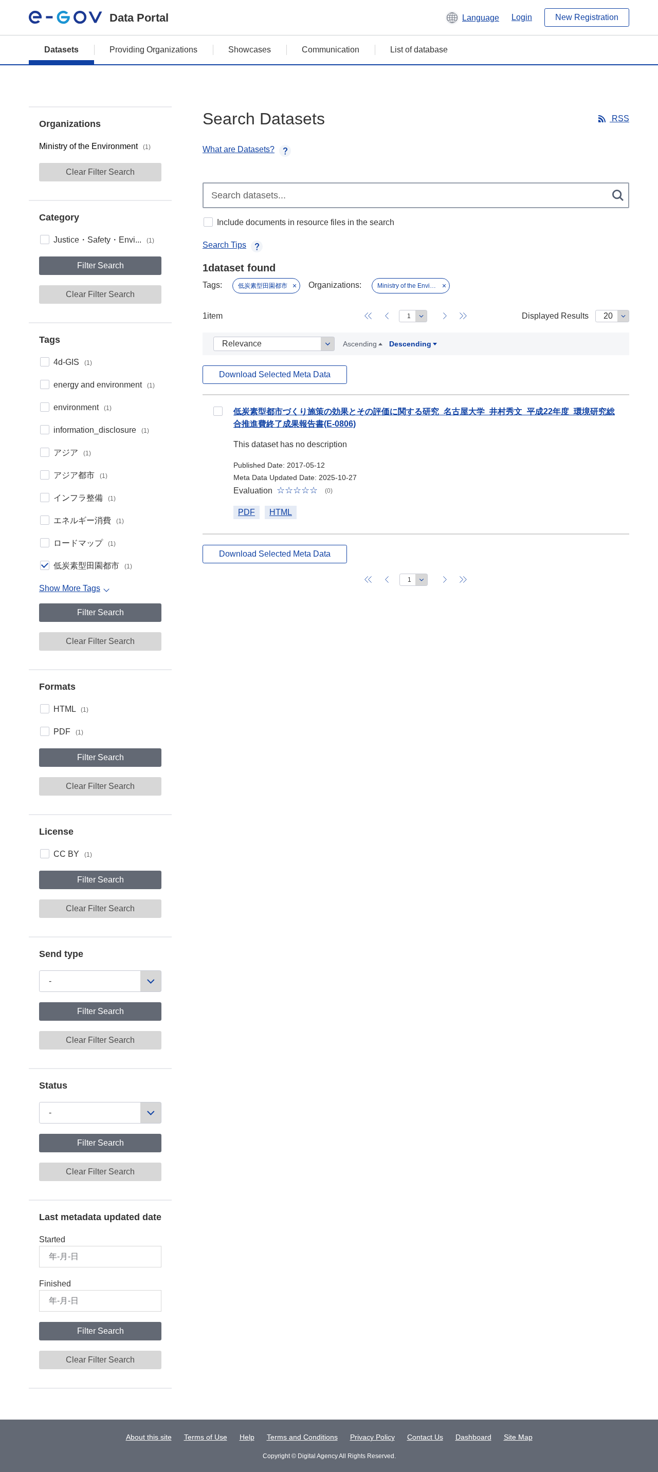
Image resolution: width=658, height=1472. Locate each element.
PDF (68, 731)
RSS (619, 118)
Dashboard (473, 1437)
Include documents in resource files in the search (305, 222)
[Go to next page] (444, 316)
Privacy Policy (372, 1437)
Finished (55, 1283)
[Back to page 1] (368, 316)
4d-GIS (72, 362)
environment (82, 407)
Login (521, 17)
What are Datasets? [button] (239, 149)
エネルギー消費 (88, 520)
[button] (472, 17)
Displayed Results (555, 315)
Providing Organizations (153, 49)
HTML (70, 709)
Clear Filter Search (100, 172)
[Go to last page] (463, 316)
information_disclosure (101, 430)
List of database (419, 49)
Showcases (249, 49)
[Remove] (295, 286)
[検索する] (618, 195)
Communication (330, 49)
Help (247, 1437)
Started (52, 1239)
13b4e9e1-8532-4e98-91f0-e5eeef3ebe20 (218, 411)
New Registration (586, 17)
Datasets (61, 49)
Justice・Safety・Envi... (103, 239)
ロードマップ (84, 543)
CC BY (72, 854)
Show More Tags (69, 588)
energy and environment (104, 384)
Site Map (518, 1437)
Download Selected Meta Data (275, 374)
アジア (72, 452)
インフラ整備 (84, 497)
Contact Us (425, 1437)
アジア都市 (80, 475)
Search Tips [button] (224, 245)
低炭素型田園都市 (92, 565)
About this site (149, 1437)
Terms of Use (205, 1437)
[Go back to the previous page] (386, 316)
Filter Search (100, 265)
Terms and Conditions (302, 1437)
